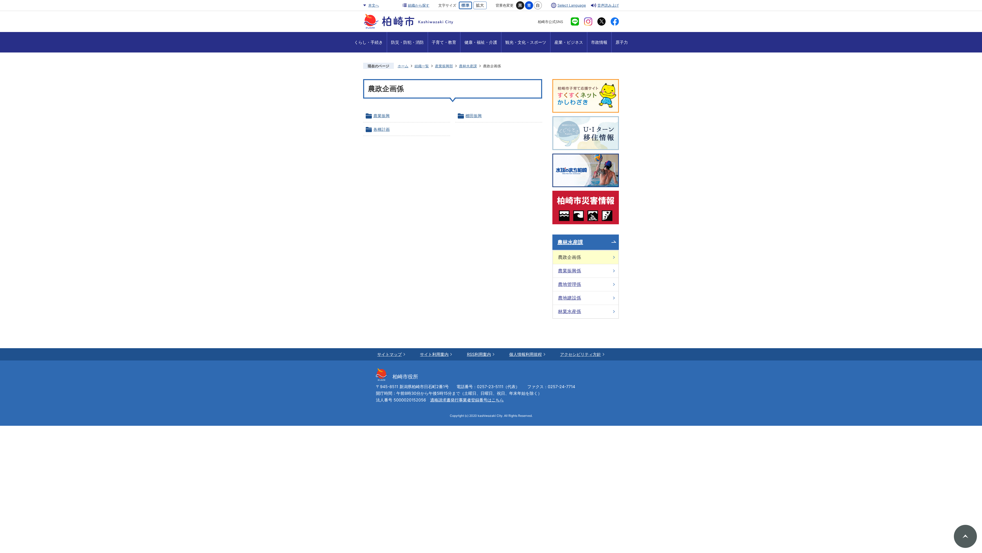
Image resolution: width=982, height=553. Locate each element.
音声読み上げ (608, 5)
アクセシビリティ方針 (580, 354)
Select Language (571, 5)
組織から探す (418, 5)
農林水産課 (468, 66)
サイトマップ (389, 354)
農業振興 (381, 115)
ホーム (403, 66)
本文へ (373, 5)
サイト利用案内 (434, 354)
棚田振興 (473, 115)
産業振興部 (444, 66)
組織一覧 (422, 66)
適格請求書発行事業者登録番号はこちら (467, 399)
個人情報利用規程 (525, 354)
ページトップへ (965, 536)
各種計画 (381, 129)
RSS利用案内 (479, 354)
